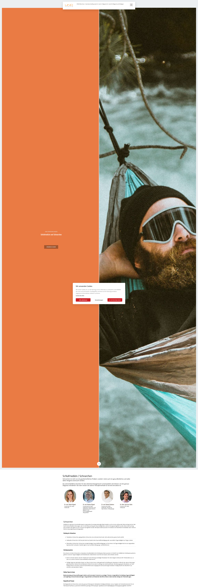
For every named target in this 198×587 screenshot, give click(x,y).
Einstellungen (99, 300)
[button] (131, 5)
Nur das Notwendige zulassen (115, 299)
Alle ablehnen (83, 300)
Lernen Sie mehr (80, 295)
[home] (69, 5)
